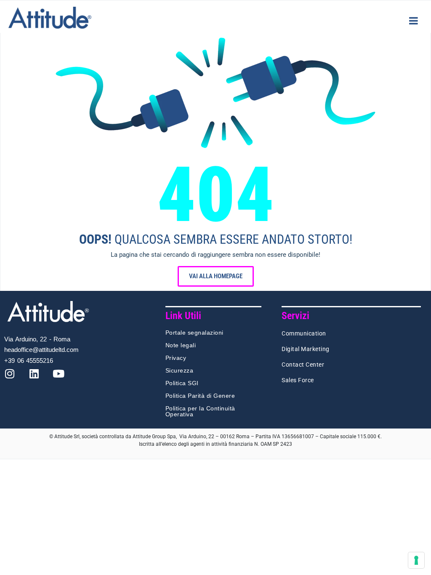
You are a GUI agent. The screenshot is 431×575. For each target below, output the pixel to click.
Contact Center (303, 364)
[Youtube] (63, 378)
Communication (304, 333)
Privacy (175, 357)
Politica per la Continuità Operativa (200, 411)
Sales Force (298, 380)
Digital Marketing (306, 349)
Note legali (180, 345)
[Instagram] (14, 378)
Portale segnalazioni (194, 332)
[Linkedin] (39, 378)
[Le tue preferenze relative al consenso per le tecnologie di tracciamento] (416, 560)
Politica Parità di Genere (200, 395)
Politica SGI (182, 383)
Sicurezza (179, 370)
